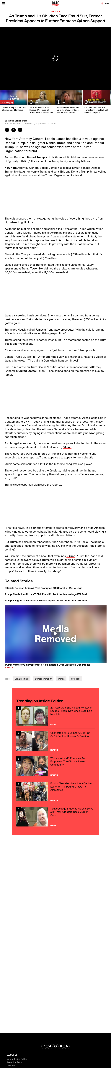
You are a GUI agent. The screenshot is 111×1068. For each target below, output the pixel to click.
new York (75, 678)
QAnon (67, 447)
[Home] (55, 3)
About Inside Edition (17, 1059)
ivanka (61, 678)
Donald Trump (36, 157)
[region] (56, 634)
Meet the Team (14, 1062)
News (53, 825)
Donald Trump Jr (43, 678)
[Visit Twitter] (50, 1047)
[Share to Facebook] (7, 130)
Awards (11, 1065)
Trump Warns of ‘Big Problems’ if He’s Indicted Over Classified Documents (47, 664)
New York (11, 168)
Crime (53, 725)
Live (106, 3)
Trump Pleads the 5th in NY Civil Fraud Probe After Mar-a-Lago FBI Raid (46, 594)
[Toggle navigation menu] (3, 3)
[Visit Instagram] (55, 1047)
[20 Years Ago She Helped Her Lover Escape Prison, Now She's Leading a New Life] (55, 716)
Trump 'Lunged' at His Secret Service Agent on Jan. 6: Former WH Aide (46, 600)
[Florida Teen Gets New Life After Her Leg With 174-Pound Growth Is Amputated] (55, 791)
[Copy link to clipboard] (20, 130)
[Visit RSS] (67, 1047)
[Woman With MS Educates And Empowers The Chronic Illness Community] (55, 766)
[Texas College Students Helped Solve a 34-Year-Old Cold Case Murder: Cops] (55, 817)
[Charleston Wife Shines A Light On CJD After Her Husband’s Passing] (55, 741)
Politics (55, 11)
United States (27, 371)
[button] (55, 633)
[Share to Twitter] (13, 130)
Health (54, 750)
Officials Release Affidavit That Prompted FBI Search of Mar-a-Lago (43, 587)
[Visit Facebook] (44, 1047)
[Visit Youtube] (61, 1047)
